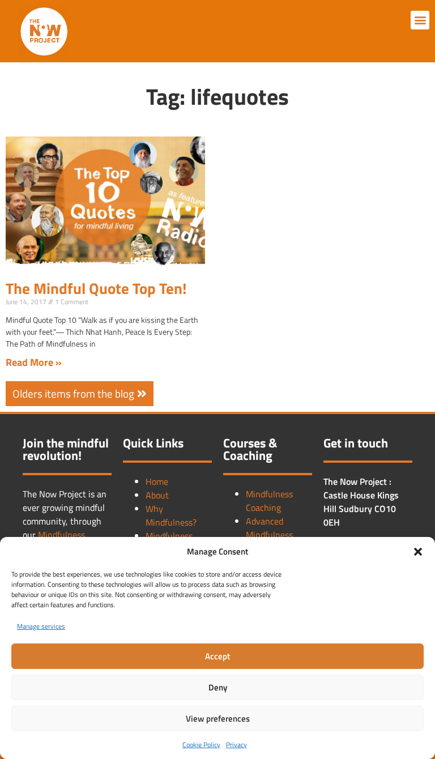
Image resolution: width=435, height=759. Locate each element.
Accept (217, 656)
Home (157, 481)
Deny (217, 687)
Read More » (34, 362)
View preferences (218, 718)
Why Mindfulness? (171, 515)
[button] (418, 551)
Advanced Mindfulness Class (269, 534)
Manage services (41, 626)
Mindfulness (61, 534)
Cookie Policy (201, 744)
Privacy (236, 744)
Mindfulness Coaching (269, 500)
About (157, 495)
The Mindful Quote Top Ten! (96, 288)
